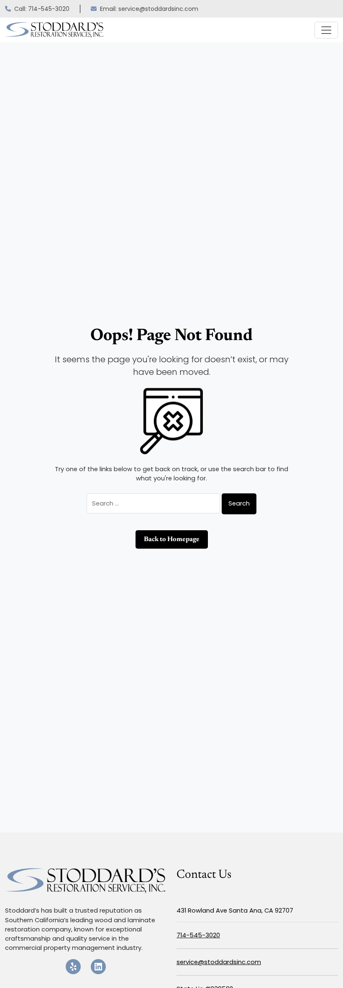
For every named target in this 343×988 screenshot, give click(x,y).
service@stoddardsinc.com (219, 961)
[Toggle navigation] (326, 30)
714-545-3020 (198, 935)
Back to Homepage (172, 539)
